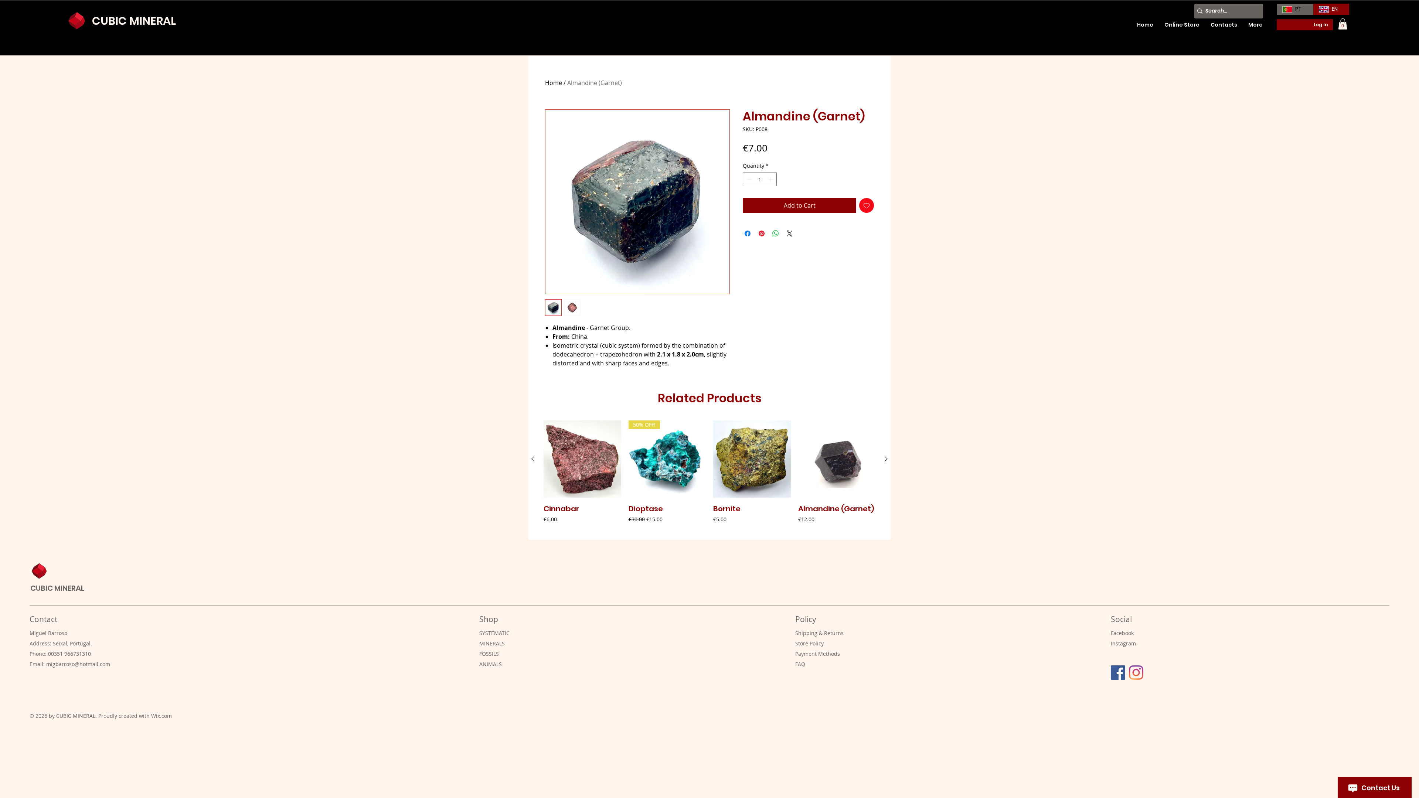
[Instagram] (1136, 672)
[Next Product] (886, 458)
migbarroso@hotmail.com (78, 664)
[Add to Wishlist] (866, 205)
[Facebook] (1118, 672)
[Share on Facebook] (747, 233)
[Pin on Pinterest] (761, 233)
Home (553, 83)
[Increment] (771, 179)
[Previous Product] (532, 458)
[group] (709, 477)
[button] (1342, 24)
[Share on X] (789, 233)
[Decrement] (748, 179)
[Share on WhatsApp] (775, 233)
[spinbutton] (759, 179)
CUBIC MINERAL (134, 21)
